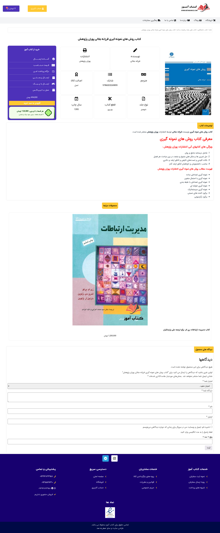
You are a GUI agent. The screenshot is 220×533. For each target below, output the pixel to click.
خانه (210, 30)
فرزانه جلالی (135, 61)
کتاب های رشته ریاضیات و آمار (186, 30)
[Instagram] (114, 458)
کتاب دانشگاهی (202, 30)
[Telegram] (105, 458)
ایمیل (209, 417)
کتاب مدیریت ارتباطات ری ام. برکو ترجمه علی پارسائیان (186, 329)
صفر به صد (101, 528)
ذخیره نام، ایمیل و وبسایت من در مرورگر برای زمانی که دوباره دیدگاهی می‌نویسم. (176, 427)
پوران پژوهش (85, 61)
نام (210, 407)
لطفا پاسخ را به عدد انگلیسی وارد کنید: (196, 432)
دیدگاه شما (207, 391)
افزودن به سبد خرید (32, 103)
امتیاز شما (207, 381)
